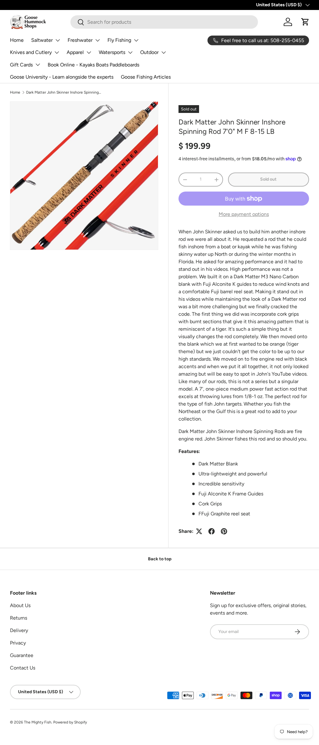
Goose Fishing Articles (146, 77)
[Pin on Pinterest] (224, 531)
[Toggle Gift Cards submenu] (37, 64)
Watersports (112, 52)
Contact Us (22, 668)
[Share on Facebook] (211, 531)
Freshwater (80, 40)
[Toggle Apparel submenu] (89, 52)
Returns (18, 618)
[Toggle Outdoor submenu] (163, 52)
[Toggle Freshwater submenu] (97, 40)
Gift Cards (21, 65)
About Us (20, 605)
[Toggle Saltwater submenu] (57, 40)
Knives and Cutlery (31, 52)
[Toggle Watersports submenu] (130, 52)
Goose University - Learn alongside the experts (61, 77)
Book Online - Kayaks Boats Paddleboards (93, 65)
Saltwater (42, 40)
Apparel (75, 52)
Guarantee (21, 655)
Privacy (18, 643)
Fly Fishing (119, 40)
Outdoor (149, 52)
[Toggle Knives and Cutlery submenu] (56, 52)
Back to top (159, 559)
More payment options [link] (244, 214)
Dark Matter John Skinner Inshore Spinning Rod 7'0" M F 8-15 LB (63, 92)
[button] (305, 22)
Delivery (19, 630)
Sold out (268, 179)
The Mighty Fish (37, 722)
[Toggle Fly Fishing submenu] (136, 40)
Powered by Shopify (70, 722)
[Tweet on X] (199, 531)
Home (17, 40)
